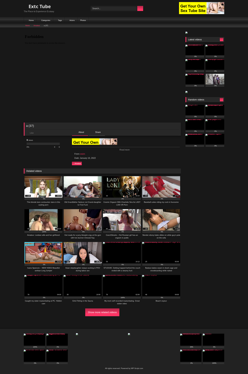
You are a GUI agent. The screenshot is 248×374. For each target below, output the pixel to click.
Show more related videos (102, 312)
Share (98, 132)
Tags (60, 20)
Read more (124, 150)
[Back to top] (240, 366)
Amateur (37, 26)
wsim (82, 154)
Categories (45, 20)
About (81, 132)
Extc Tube (39, 6)
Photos (83, 20)
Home (31, 20)
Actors (72, 20)
